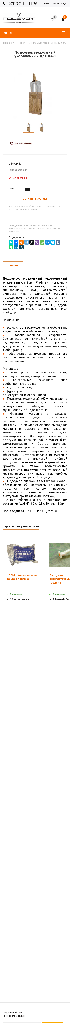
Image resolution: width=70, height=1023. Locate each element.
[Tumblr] (58, 242)
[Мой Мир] (47, 242)
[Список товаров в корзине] (64, 21)
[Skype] (52, 242)
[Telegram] (26, 242)
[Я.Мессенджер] (11, 242)
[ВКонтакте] (16, 242)
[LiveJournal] (21, 247)
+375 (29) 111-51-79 (22, 3)
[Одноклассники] (21, 242)
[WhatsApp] (42, 242)
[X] (31, 242)
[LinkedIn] (16, 247)
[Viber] (37, 242)
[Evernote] (11, 247)
